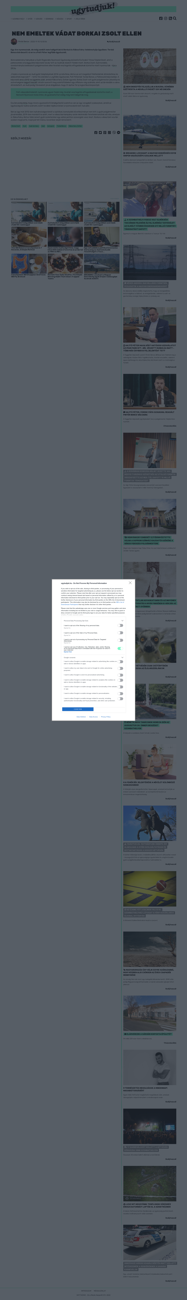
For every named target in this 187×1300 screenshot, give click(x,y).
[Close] (131, 583)
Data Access (93, 717)
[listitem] (93, 621)
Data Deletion (81, 717)
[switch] (120, 625)
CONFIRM (78, 709)
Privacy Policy (105, 717)
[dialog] (93, 650)
